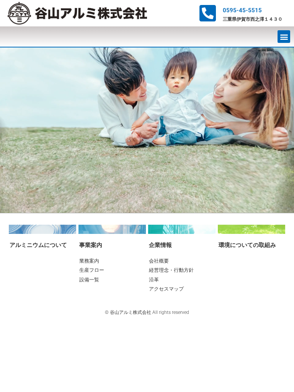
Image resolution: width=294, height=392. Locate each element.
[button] (284, 36)
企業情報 (160, 245)
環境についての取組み (247, 245)
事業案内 (90, 245)
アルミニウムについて (38, 245)
